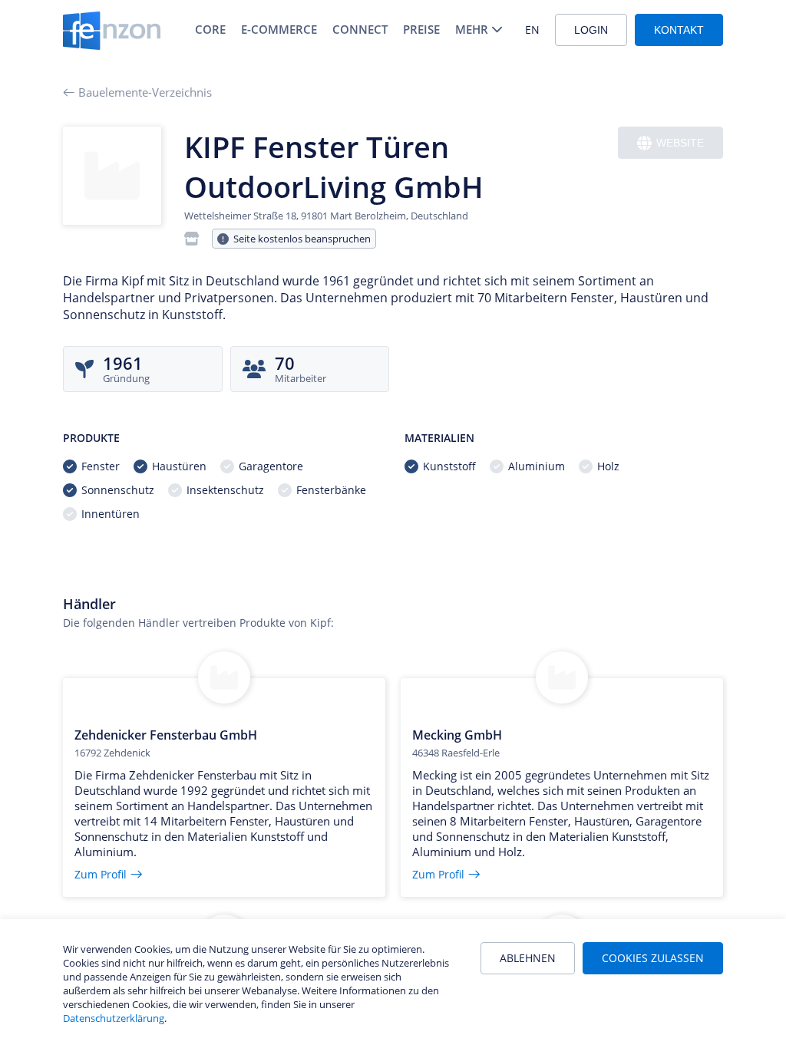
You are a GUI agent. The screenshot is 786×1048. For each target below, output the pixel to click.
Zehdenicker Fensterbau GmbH (165, 735)
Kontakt (679, 30)
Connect (360, 29)
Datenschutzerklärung (113, 1018)
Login (591, 30)
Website (680, 143)
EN (532, 29)
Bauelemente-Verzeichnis (145, 92)
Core (210, 29)
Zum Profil (100, 874)
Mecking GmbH (457, 735)
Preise (421, 29)
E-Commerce (279, 29)
